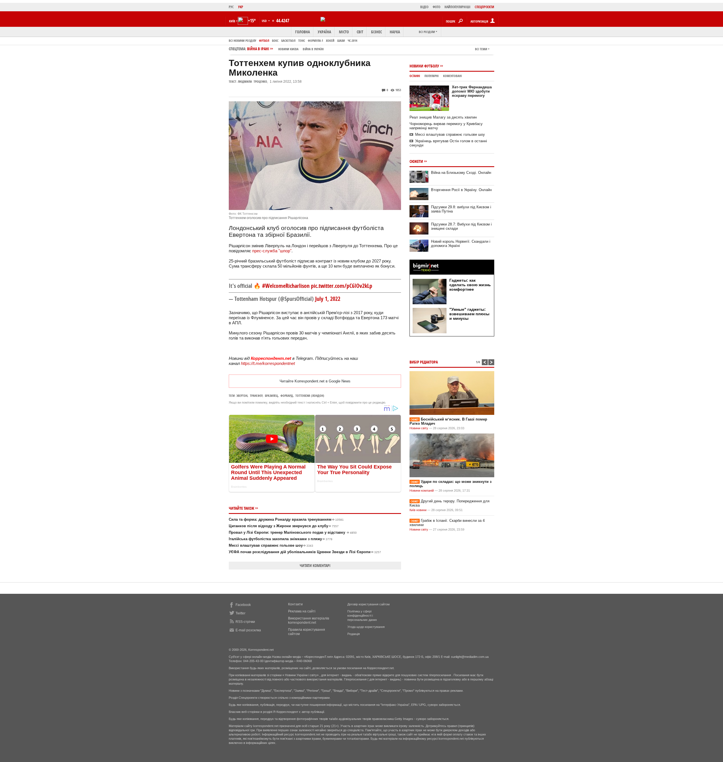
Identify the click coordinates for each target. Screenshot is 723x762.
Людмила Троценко (252, 81)
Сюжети (416, 161)
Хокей (330, 40)
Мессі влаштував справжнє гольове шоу (271, 545)
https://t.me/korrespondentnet (268, 363)
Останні (415, 76)
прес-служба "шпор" (271, 250)
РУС (231, 7)
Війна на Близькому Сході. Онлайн (461, 172)
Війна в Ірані (285, 48)
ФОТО (436, 7)
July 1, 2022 (327, 299)
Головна (302, 31)
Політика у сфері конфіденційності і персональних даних (362, 615)
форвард (286, 395)
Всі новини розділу (242, 40)
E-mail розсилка (248, 630)
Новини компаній (422, 490)
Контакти (295, 604)
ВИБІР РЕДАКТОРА (424, 362)
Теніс (301, 40)
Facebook (243, 605)
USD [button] (264, 21)
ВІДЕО (424, 7)
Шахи (341, 40)
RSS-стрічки (245, 622)
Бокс (275, 40)
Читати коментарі (315, 565)
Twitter (240, 613)
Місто (344, 31)
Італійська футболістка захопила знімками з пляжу (280, 539)
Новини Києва (288, 49)
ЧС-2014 (352, 40)
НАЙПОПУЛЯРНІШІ (458, 7)
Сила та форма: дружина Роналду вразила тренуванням (286, 519)
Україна (324, 31)
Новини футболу (424, 66)
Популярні (431, 76)
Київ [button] (232, 21)
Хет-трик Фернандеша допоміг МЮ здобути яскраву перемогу (472, 91)
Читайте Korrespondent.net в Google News (315, 381)
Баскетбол (288, 40)
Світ (360, 31)
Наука (395, 31)
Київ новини (418, 510)
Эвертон (241, 395)
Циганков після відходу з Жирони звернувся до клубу (284, 526)
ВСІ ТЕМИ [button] (481, 49)
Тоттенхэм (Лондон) (309, 395)
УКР (240, 7)
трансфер (256, 395)
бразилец (271, 395)
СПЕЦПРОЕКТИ (484, 7)
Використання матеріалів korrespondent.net (308, 620)
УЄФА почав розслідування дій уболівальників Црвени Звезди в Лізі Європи (305, 552)
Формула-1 (315, 40)
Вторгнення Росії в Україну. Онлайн (461, 190)
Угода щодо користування (366, 627)
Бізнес (376, 31)
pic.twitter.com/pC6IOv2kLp (341, 286)
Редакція (353, 634)
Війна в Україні (313, 49)
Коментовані (452, 76)
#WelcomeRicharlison (286, 286)
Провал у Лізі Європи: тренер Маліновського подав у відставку (293, 532)
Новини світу (419, 428)
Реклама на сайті (301, 611)
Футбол (264, 40)
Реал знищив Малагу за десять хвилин (443, 117)
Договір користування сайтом (368, 604)
